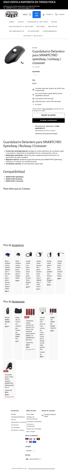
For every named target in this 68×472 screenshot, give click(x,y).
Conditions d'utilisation (34, 422)
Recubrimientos (16, 31)
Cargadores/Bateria (18, 417)
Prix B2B (36, 14)
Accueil (34, 48)
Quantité (36, 72)
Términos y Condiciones (30, 425)
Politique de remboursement (32, 418)
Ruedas (13, 414)
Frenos (13, 420)
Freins (54, 22)
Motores (41, 26)
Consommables (50, 31)
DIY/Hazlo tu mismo (17, 430)
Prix (33, 80)
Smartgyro (18, 245)
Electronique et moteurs (21, 26)
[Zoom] (15, 54)
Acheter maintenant (48, 120)
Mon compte (30, 432)
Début (12, 22)
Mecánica (52, 26)
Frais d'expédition (47, 109)
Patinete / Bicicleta (33, 36)
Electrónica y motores (18, 422)
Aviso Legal (30, 414)
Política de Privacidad (33, 429)
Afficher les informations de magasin (46, 133)
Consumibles (15, 428)
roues (21, 22)
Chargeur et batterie (37, 22)
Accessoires (33, 31)
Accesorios (15, 425)
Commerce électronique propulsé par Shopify (41, 468)
